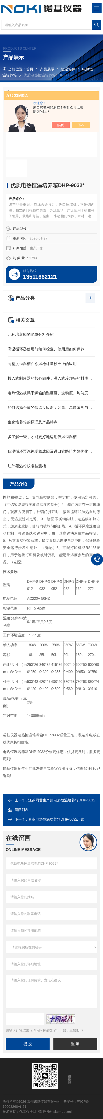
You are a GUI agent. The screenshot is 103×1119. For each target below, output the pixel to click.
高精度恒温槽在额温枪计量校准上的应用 (42, 364)
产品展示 (47, 69)
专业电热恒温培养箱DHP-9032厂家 (56, 819)
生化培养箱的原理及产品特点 (32, 422)
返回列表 (21, 810)
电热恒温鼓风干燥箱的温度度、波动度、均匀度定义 (51, 393)
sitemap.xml (62, 1111)
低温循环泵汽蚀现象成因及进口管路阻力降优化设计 (51, 451)
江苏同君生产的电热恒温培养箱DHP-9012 (61, 800)
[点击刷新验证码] (60, 1019)
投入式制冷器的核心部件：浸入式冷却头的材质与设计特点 (51, 378)
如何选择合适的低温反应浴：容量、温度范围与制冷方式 (51, 407)
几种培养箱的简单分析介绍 (31, 334)
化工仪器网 (27, 1111)
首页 (29, 69)
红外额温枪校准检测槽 (27, 466)
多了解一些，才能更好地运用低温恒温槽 (42, 437)
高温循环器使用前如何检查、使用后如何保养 (46, 349)
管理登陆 (45, 1111)
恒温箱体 (68, 69)
